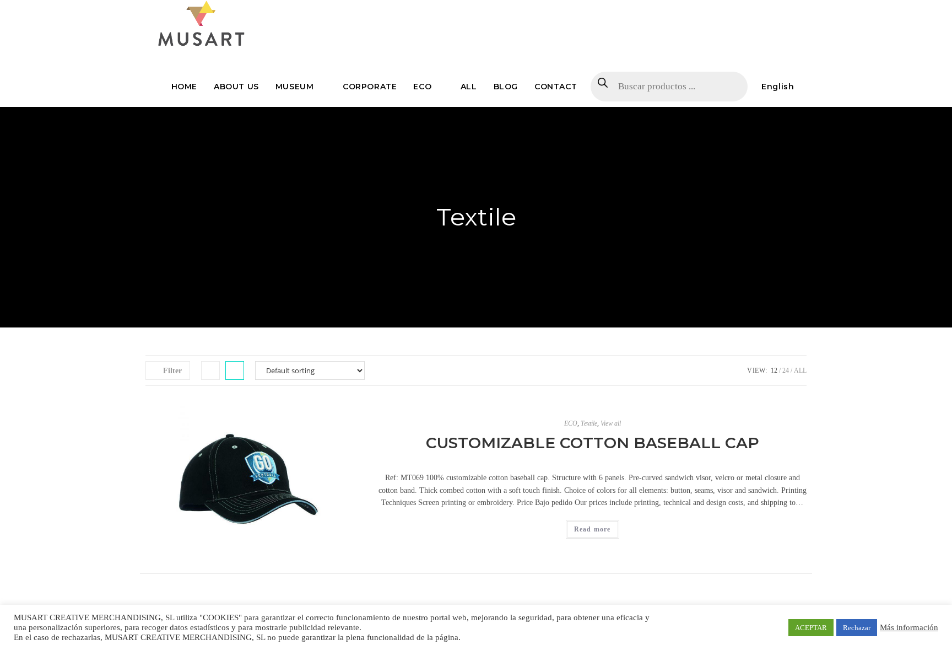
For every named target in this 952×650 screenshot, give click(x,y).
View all (611, 423)
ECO (570, 423)
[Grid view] (210, 370)
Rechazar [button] (856, 628)
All (800, 370)
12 (774, 370)
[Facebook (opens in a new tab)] (760, 9)
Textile (589, 423)
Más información (909, 627)
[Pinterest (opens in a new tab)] (774, 9)
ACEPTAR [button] (811, 628)
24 (785, 370)
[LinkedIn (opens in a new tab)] (801, 9)
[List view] (234, 370)
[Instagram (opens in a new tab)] (788, 9)
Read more (592, 529)
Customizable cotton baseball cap (592, 442)
